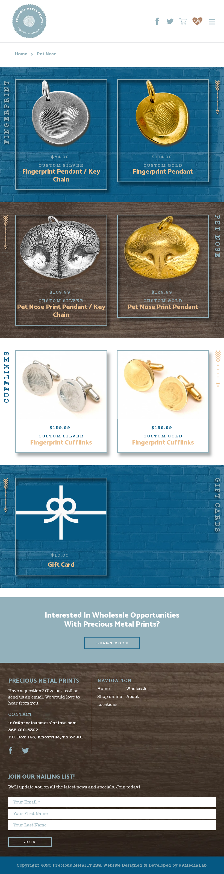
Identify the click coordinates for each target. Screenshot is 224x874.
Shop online (109, 696)
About (132, 696)
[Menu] (209, 21)
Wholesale (136, 688)
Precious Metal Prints (76, 865)
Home (21, 54)
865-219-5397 (23, 729)
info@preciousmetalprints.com (42, 722)
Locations (107, 704)
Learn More (112, 643)
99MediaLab (193, 865)
